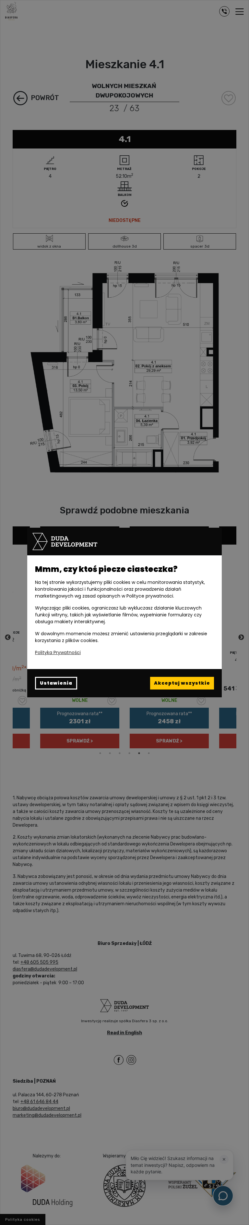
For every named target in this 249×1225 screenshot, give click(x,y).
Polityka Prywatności (58, 652)
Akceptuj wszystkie (182, 683)
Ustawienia (56, 683)
